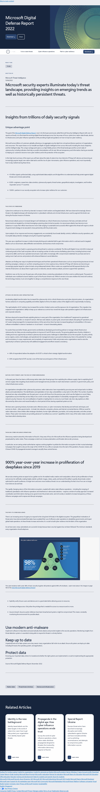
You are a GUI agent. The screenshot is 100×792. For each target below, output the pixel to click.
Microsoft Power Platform (71, 781)
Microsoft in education (42, 774)
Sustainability (43, 784)
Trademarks (55, 791)
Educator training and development (22, 777)
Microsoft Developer (87, 779)
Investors (35, 784)
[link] (27, 52)
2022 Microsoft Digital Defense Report (23, 588)
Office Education (5, 777)
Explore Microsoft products (57, 772)
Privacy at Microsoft (26, 784)
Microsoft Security (13, 779)
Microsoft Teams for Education (72, 774)
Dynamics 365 (28, 779)
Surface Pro (3, 772)
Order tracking (14, 774)
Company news (14, 784)
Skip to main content (7, 1)
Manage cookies (38, 791)
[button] (21, 36)
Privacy (30, 791)
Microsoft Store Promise (27, 774)
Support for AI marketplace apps (20, 781)
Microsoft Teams (76, 779)
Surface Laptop (12, 772)
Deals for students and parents (43, 777)
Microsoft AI (4, 779)
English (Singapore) (6, 786)
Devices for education (56, 774)
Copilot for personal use (41, 772)
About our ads (63, 791)
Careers (6, 784)
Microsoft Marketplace (55, 781)
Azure (22, 779)
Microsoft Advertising (49, 779)
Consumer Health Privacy (8, 791)
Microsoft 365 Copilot (63, 779)
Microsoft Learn (5, 781)
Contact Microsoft (22, 791)
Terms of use (47, 791)
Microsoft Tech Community (39, 781)
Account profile (87, 772)
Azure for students (58, 777)
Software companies (85, 781)
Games (68, 772)
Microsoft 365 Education (90, 774)
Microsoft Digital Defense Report (25, 133)
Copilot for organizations (25, 772)
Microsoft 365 (37, 779)
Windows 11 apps (76, 772)
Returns (7, 774)
